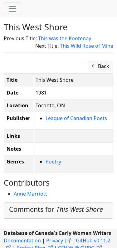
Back (103, 66)
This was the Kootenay (64, 38)
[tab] (58, 211)
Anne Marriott (30, 193)
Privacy (54, 240)
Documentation (22, 240)
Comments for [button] (56, 209)
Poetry (53, 161)
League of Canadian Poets (76, 118)
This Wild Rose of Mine (86, 45)
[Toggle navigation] (12, 8)
